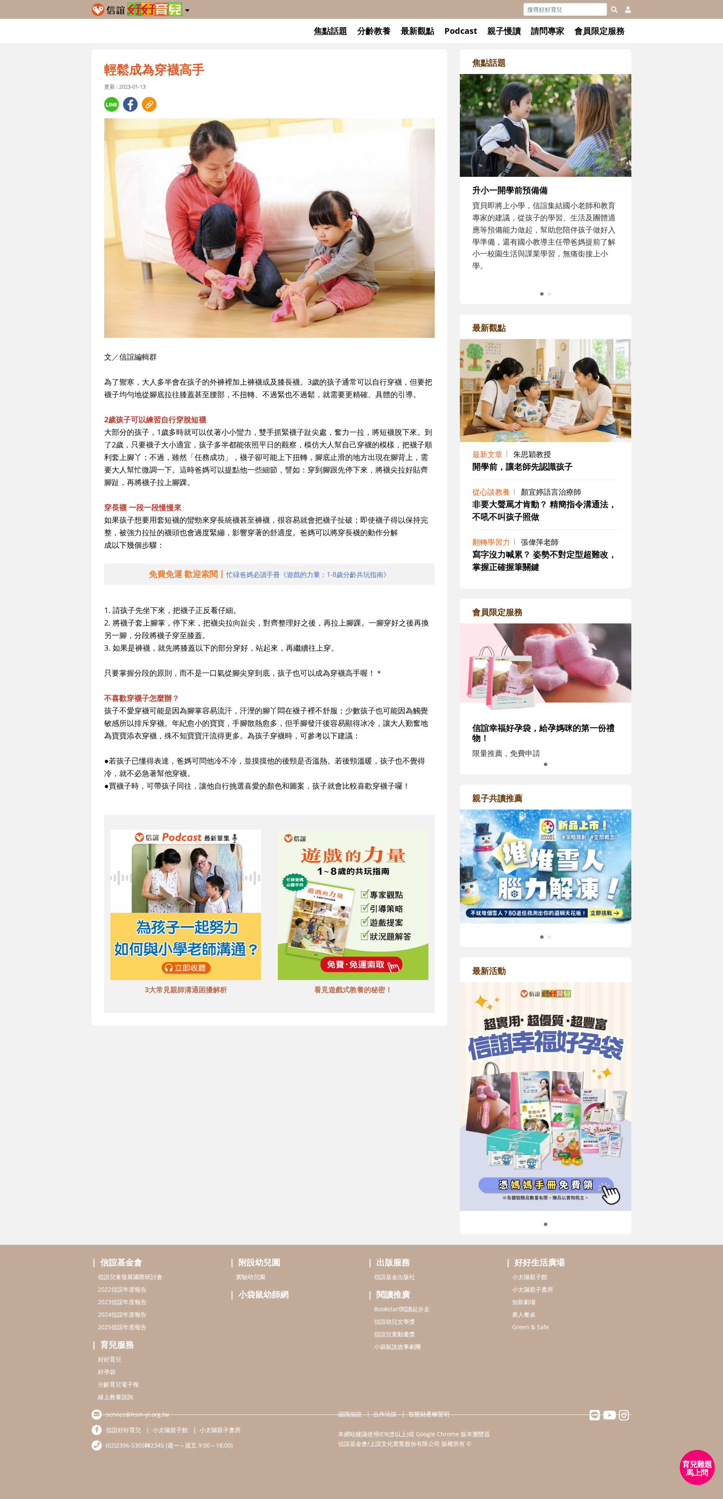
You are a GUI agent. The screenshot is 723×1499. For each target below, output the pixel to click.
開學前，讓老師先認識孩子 (522, 466)
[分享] (111, 104)
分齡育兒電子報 (118, 1384)
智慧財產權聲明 (428, 1414)
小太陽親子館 (529, 1277)
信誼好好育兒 (123, 1430)
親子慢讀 (504, 30)
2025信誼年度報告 (122, 1327)
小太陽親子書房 (532, 1289)
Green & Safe (530, 1327)
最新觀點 (417, 30)
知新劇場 (524, 1302)
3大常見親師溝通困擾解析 (186, 989)
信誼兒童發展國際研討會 (130, 1277)
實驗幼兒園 (250, 1277)
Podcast (460, 30)
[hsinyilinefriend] (594, 1417)
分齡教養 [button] (374, 30)
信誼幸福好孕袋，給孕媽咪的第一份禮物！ (543, 732)
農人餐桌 (524, 1314)
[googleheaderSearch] (614, 9)
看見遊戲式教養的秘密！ (353, 989)
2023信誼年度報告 (122, 1302)
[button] (187, 9)
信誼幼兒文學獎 (394, 1321)
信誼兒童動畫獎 (394, 1334)
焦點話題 (330, 30)
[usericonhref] (624, 9)
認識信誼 (350, 1414)
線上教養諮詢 (115, 1397)
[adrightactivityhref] (545, 1095)
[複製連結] (149, 104)
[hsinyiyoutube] (609, 1417)
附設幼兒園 (259, 1262)
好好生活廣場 (540, 1262)
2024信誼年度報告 (122, 1314)
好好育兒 (109, 1359)
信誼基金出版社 (394, 1277)
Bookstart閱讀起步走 (402, 1309)
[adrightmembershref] (545, 668)
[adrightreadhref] (545, 866)
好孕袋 (106, 1372)
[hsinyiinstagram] (624, 1417)
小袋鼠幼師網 (263, 1294)
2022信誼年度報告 (122, 1289)
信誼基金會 (121, 1262)
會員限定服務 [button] (599, 30)
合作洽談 (385, 1414)
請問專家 (547, 30)
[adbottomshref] (185, 906)
